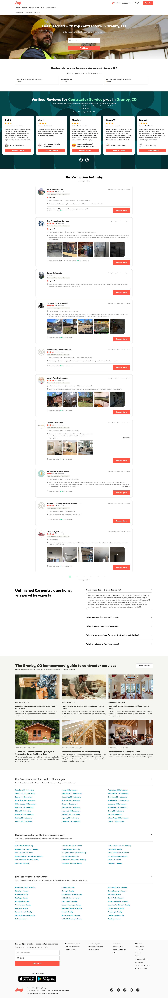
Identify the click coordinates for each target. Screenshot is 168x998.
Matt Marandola (68, 748)
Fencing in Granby (21, 908)
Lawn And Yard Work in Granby (119, 905)
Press (137, 956)
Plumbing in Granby (22, 901)
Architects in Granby (22, 863)
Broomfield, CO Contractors (117, 807)
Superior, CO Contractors (70, 818)
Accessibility (33, 991)
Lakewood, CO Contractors (71, 821)
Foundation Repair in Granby (25, 887)
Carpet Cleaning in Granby (117, 891)
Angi (16, 702)
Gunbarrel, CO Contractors (71, 800)
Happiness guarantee (142, 965)
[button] (54, 249)
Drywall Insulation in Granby (118, 856)
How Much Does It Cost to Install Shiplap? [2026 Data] (128, 707)
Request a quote (18, 150)
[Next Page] (105, 576)
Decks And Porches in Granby (118, 853)
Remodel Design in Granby (71, 849)
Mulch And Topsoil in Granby (72, 908)
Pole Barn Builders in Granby (72, 846)
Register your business (96, 947)
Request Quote (121, 210)
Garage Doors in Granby (23, 912)
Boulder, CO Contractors (23, 797)
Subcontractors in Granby (24, 846)
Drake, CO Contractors (116, 811)
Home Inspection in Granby (71, 915)
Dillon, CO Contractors (23, 811)
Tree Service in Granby (23, 905)
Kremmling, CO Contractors (71, 797)
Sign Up (148, 3)
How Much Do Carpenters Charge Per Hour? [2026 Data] (83, 707)
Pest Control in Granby (69, 901)
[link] (7, 145)
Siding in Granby (21, 919)
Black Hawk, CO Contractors (25, 800)
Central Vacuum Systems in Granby (74, 860)
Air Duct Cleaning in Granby (117, 887)
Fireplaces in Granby (115, 863)
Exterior (24, 8)
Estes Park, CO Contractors (24, 814)
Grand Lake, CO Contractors (25, 793)
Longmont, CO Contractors (71, 811)
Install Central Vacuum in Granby (119, 846)
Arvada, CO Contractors (23, 821)
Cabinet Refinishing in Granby (72, 919)
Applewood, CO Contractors (118, 790)
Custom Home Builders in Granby (26, 849)
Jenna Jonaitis (20, 748)
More (42, 8)
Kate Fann (112, 702)
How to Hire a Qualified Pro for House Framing (81, 751)
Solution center (117, 947)
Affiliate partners (141, 968)
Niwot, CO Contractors (69, 804)
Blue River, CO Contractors (117, 797)
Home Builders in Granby (24, 853)
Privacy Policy (41, 988)
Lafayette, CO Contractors (117, 804)
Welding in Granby (114, 894)
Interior (18, 8)
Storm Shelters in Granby (70, 856)
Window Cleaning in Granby (71, 905)
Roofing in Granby (21, 898)
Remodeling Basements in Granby (27, 860)
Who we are (139, 950)
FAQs (114, 953)
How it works (139, 947)
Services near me (70, 950)
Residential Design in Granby (72, 863)
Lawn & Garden (34, 8)
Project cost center (119, 950)
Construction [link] (19, 12)
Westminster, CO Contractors (118, 793)
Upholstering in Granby (116, 908)
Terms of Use (31, 988)
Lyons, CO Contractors (69, 790)
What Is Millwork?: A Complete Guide (124, 751)
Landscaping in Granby (116, 915)
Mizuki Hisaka (113, 748)
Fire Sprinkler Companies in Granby (74, 853)
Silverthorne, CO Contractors (72, 793)
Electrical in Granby (115, 849)
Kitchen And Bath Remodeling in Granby (29, 856)
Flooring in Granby (21, 894)
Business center (93, 950)
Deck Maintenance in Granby (25, 915)
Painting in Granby (68, 887)
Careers (137, 953)
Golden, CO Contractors (23, 818)
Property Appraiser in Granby (72, 894)
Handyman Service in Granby (118, 901)
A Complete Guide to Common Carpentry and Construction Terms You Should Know (34, 752)
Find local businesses (72, 947)
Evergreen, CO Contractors (71, 807)
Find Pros (84, 48)
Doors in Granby (67, 912)
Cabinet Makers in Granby (71, 898)
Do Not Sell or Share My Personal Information (55, 990)
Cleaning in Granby (21, 891)
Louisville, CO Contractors (71, 814)
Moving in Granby (68, 891)
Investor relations (141, 959)
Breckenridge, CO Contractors (118, 800)
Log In (137, 3)
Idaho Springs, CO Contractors (25, 804)
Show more (126, 438)
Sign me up (37, 963)
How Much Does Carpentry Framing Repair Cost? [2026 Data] (35, 707)
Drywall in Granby (114, 860)
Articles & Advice (51, 8)
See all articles (144, 666)
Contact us (139, 962)
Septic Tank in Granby (115, 898)
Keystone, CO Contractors (24, 807)
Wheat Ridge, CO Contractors (118, 818)
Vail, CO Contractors (115, 814)
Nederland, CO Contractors (24, 790)
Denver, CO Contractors (116, 821)
